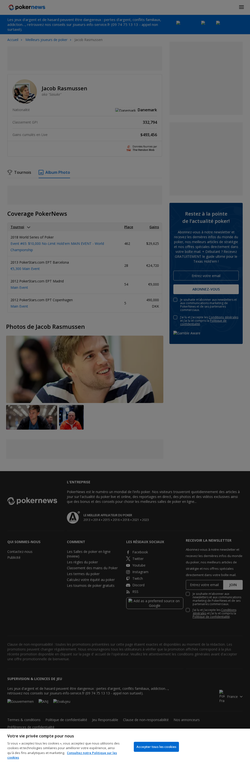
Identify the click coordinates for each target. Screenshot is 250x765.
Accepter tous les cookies (156, 746)
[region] (125, 747)
